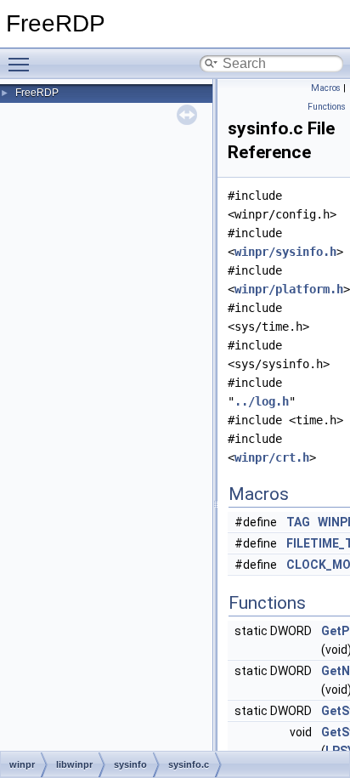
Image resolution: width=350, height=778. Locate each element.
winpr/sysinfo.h (285, 251)
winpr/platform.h (288, 289)
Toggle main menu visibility (22, 63)
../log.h (261, 401)
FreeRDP (37, 93)
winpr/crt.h (271, 457)
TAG (298, 522)
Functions (327, 106)
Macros (326, 88)
